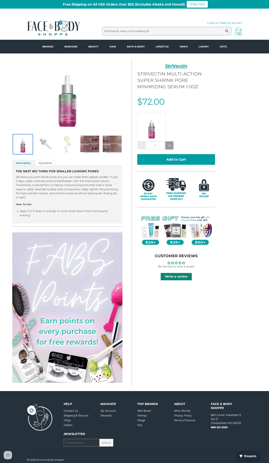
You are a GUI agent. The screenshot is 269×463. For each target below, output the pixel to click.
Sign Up (106, 442)
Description (23, 162)
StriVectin (176, 66)
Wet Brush (144, 410)
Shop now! (197, 4)
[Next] (111, 307)
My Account (108, 410)
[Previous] (23, 307)
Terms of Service (184, 420)
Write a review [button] (176, 276)
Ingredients (45, 162)
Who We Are (182, 410)
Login (210, 23)
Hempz (142, 415)
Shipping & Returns (76, 415)
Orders (68, 425)
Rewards (106, 415)
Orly (139, 425)
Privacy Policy (183, 415)
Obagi (141, 420)
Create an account (230, 23)
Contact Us (71, 410)
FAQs (67, 420)
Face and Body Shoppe (50, 459)
